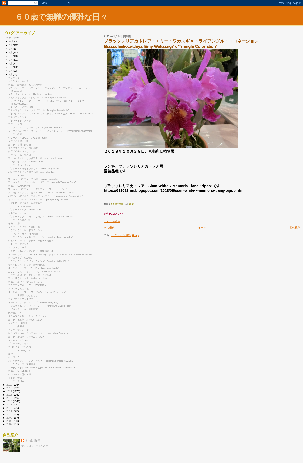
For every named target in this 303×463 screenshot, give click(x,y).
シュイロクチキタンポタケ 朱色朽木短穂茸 (31, 240)
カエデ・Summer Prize (20, 185)
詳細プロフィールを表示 (34, 445)
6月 (11, 56)
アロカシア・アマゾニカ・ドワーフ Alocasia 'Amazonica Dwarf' (41, 192)
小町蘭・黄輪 (15, 378)
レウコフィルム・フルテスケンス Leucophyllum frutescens (39, 333)
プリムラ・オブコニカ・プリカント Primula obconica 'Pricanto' (41, 216)
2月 (11, 70)
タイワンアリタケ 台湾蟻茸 (23, 234)
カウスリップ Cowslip (20, 257)
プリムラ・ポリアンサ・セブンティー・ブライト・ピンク (38, 189)
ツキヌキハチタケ (18, 213)
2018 (9, 388)
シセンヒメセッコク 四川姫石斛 (25, 203)
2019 (9, 384)
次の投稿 (109, 227)
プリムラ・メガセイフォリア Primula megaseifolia (34, 168)
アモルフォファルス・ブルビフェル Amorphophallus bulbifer (39, 110)
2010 (9, 414)
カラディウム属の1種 (19, 220)
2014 (9, 401)
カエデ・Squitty (16, 381)
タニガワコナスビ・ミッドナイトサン (28, 316)
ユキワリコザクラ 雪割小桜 (23, 148)
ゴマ (10, 354)
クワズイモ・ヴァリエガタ (23, 151)
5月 (11, 60)
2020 (9, 38)
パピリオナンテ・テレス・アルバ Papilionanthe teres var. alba (40, 361)
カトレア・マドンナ (18, 244)
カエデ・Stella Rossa (19, 371)
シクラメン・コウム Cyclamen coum (27, 137)
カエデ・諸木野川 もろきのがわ (25, 84)
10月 (11, 41)
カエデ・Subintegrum (19, 350)
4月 (11, 63)
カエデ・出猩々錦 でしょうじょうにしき (29, 275)
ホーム (202, 227)
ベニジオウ (15, 357)
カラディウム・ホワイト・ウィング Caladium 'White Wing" (38, 261)
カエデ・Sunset (16, 175)
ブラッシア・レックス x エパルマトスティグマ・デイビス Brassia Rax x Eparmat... (51, 113)
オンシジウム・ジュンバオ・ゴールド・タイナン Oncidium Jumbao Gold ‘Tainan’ (50, 254)
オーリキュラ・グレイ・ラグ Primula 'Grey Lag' (33, 302)
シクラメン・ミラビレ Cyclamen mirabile (30, 94)
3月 (11, 67)
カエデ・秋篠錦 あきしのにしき (25, 319)
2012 (9, 408)
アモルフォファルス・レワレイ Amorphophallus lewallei (37, 97)
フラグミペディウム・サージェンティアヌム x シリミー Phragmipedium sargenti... (50, 131)
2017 (9, 391)
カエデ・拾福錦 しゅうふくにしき (26, 336)
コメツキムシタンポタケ (21, 299)
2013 (9, 404)
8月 (11, 49)
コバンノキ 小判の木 (19, 347)
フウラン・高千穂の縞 (19, 155)
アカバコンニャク (17, 117)
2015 (9, 398)
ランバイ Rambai (17, 323)
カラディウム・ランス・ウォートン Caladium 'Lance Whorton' (40, 237)
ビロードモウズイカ (18, 343)
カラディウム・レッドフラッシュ (25, 230)
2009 (9, 417)
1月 (11, 74)
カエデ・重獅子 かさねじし (23, 295)
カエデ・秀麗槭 (17, 326)
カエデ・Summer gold (19, 206)
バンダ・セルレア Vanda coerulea (26, 161)
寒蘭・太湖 (15, 223)
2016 (9, 394)
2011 (9, 411)
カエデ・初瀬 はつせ (19, 144)
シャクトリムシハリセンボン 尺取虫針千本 (31, 251)
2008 (9, 421)
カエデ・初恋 (15, 124)
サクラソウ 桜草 (17, 247)
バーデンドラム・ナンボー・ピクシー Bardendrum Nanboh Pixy (41, 367)
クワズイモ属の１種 (18, 141)
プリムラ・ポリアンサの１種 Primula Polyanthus (34, 179)
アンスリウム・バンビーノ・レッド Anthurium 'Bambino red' (39, 305)
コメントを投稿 (112, 221)
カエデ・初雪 (15, 134)
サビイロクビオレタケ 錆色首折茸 (26, 264)
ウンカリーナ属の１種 (19, 374)
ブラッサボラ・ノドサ (19, 120)
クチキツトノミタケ (18, 340)
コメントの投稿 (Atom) (125, 235)
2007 (9, 424)
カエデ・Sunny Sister (19, 165)
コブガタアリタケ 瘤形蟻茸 (23, 309)
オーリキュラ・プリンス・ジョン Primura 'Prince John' (37, 292)
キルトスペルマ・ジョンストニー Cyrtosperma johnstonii (38, 199)
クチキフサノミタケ (19, 330)
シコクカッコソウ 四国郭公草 (24, 227)
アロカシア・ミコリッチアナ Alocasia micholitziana (36, 158)
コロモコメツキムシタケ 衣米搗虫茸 (27, 285)
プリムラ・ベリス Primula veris (25, 209)
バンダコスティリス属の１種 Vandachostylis (31, 172)
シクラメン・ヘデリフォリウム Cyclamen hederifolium (36, 127)
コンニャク (14, 78)
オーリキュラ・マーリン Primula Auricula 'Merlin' (33, 268)
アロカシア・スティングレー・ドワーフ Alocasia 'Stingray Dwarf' (42, 182)
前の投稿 (295, 227)
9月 (11, 45)
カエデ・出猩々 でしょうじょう (25, 282)
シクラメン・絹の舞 (18, 81)
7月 (11, 52)
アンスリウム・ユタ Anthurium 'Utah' (27, 278)
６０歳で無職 (32, 440)
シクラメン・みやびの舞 (20, 107)
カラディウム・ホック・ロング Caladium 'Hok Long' (35, 271)
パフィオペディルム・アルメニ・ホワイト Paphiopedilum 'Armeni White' (45, 196)
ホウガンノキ (15, 312)
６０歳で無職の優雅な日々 (61, 16)
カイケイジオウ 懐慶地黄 (21, 364)
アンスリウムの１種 (18, 288)
